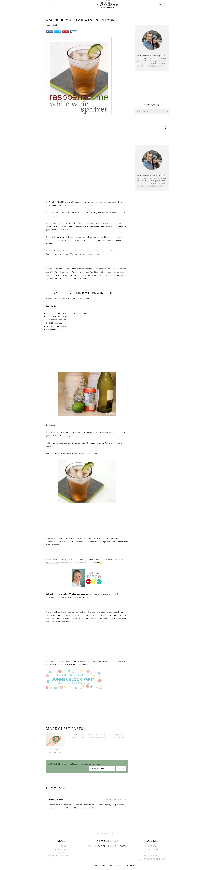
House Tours (62, 849)
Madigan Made (102, 202)
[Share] (71, 31)
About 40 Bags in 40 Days (62, 856)
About (62, 846)
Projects (62, 852)
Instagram (152, 846)
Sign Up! (92, 846)
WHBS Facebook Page (152, 859)
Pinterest (152, 849)
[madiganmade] (93, 586)
